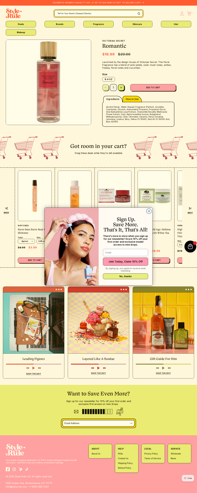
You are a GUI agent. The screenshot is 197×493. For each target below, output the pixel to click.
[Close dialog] (148, 211)
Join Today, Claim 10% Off (125, 261)
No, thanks (125, 276)
